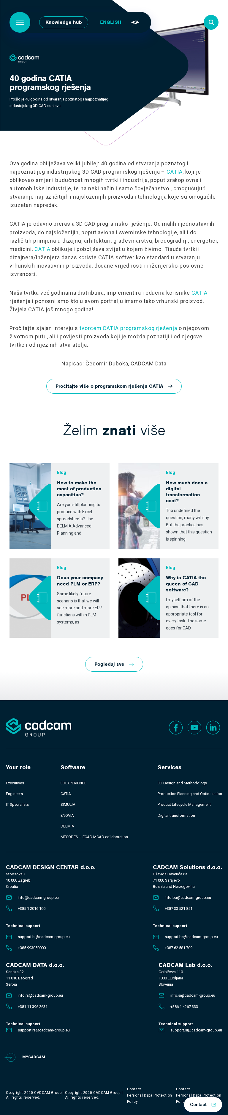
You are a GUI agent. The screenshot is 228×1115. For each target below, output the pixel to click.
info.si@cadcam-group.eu (192, 995)
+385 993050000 (32, 948)
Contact (198, 1104)
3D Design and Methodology (182, 783)
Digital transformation (176, 815)
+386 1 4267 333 (184, 1006)
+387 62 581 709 (178, 948)
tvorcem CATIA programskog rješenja (128, 328)
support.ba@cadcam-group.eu (191, 937)
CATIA (175, 172)
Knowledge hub (63, 22)
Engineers (14, 794)
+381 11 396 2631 (33, 1006)
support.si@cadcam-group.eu (196, 1030)
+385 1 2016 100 (31, 908)
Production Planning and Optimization (190, 794)
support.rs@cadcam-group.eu (44, 1030)
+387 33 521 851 (178, 908)
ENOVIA (67, 815)
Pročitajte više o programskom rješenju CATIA (109, 386)
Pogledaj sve (109, 664)
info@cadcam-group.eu (38, 897)
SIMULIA (68, 804)
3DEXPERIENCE (73, 783)
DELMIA (67, 826)
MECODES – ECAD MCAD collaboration (94, 837)
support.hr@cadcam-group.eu (44, 937)
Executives (15, 783)
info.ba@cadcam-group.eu (188, 897)
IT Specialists (17, 804)
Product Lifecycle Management (184, 804)
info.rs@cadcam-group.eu (40, 995)
